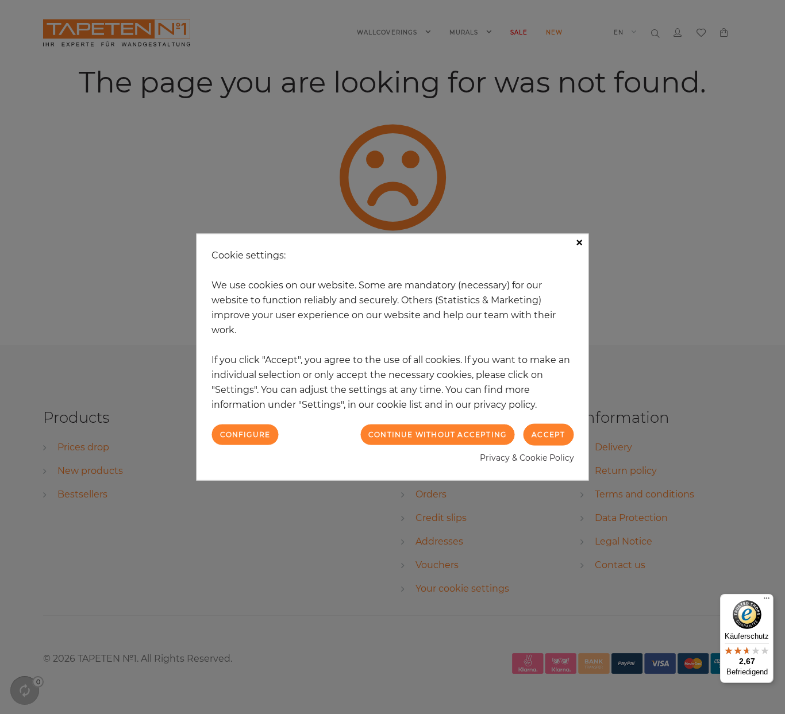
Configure (245, 434)
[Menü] (767, 601)
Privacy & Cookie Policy (527, 458)
